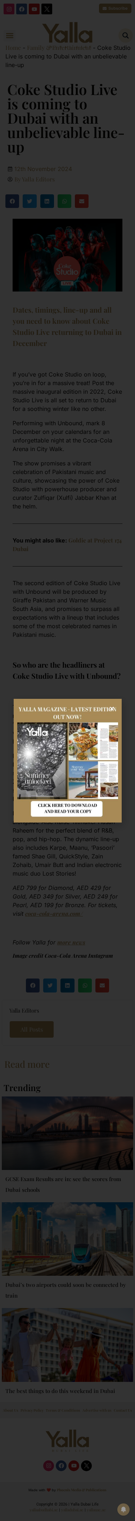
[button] (111, 708)
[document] (67, 760)
